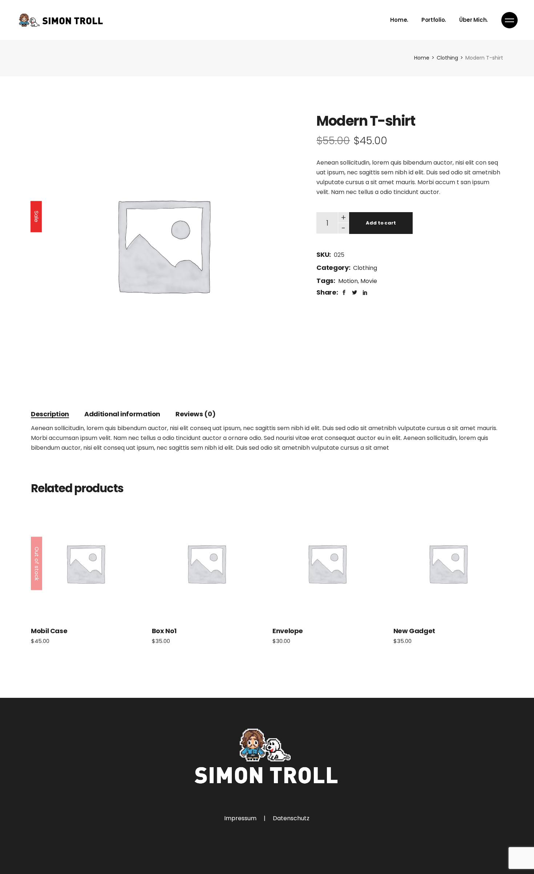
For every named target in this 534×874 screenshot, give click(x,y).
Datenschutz (291, 818)
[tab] (50, 414)
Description (50, 413)
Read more (85, 563)
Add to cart (381, 222)
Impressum (240, 818)
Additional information (122, 413)
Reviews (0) (195, 413)
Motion (348, 281)
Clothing (365, 268)
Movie (368, 281)
